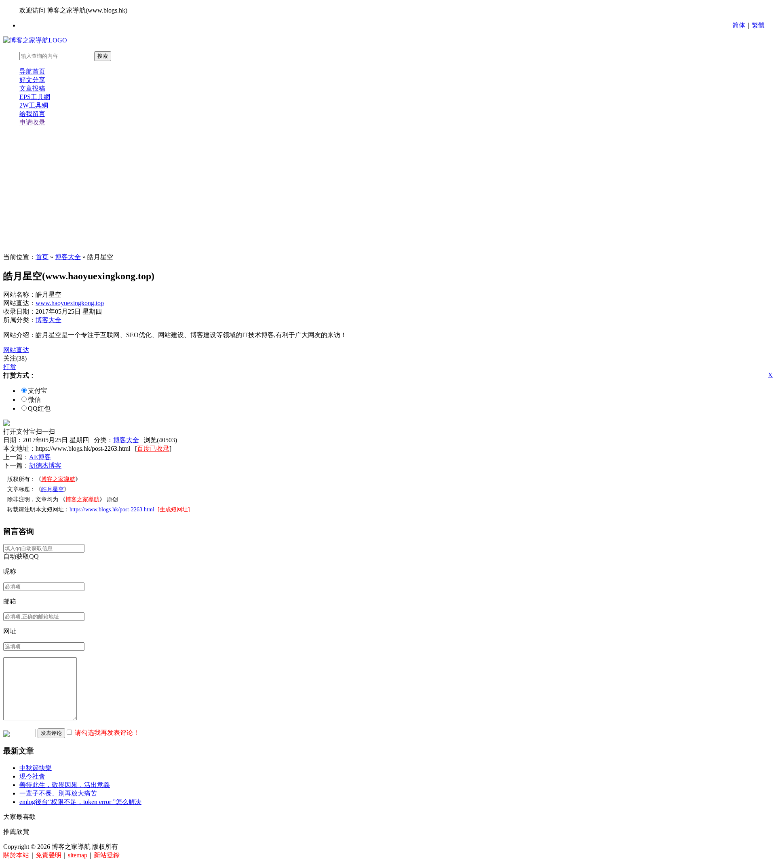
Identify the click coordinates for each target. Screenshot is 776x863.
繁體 (758, 25)
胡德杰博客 (45, 465)
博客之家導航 (58, 479)
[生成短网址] (174, 509)
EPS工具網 (34, 96)
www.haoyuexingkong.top (70, 303)
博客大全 (68, 256)
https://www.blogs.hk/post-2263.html (112, 509)
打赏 (9, 366)
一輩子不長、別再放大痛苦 (58, 793)
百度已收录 (153, 448)
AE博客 (40, 457)
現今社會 (32, 776)
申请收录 (32, 122)
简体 (738, 25)
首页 (42, 256)
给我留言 (32, 113)
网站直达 (16, 349)
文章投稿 (32, 88)
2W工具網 (33, 105)
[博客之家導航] (35, 40)
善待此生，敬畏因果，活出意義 (64, 784)
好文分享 (32, 79)
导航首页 (32, 71)
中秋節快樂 (35, 767)
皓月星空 (52, 489)
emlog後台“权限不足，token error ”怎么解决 (80, 801)
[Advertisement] (388, 190)
